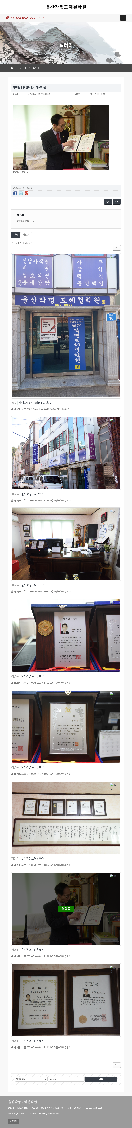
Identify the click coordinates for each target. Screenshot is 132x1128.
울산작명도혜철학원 (32, 494)
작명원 (26, 234)
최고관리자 (31, 94)
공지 (13, 403)
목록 (117, 202)
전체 (16, 234)
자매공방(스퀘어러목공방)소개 (36, 403)
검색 (108, 202)
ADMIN (13, 1121)
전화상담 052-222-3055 (27, 18)
